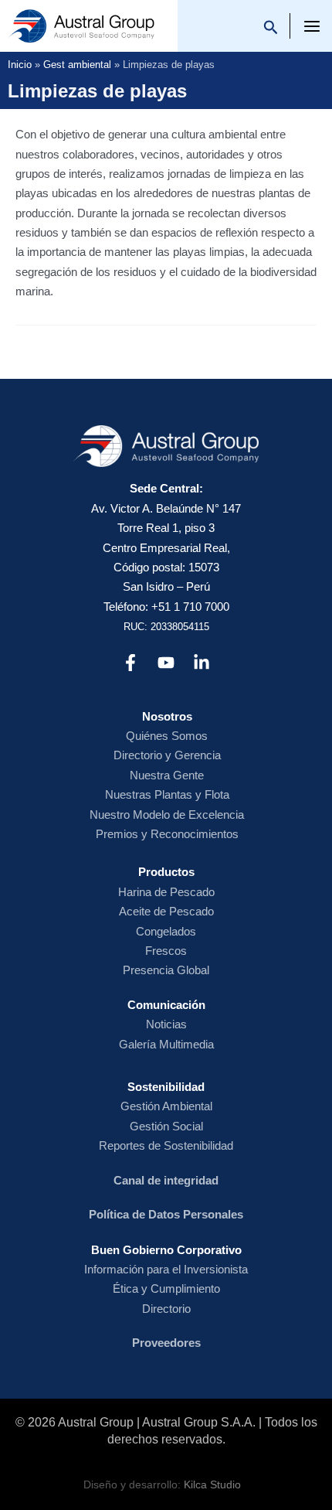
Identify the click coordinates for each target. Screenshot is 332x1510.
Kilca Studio (212, 1485)
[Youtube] (166, 662)
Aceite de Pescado (166, 911)
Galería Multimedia (166, 1044)
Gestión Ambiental (166, 1106)
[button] (271, 29)
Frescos (166, 950)
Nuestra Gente (167, 775)
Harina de (144, 891)
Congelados (166, 931)
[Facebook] (130, 662)
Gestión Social (166, 1126)
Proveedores (166, 1342)
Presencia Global (166, 970)
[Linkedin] (201, 662)
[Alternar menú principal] (312, 27)
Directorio (166, 1308)
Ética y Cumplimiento (166, 1288)
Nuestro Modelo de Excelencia (167, 814)
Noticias (166, 1024)
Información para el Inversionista (166, 1269)
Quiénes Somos (167, 735)
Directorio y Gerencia (167, 755)
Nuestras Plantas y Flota (167, 794)
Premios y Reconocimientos (167, 833)
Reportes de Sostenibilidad (166, 1145)
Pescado (192, 891)
